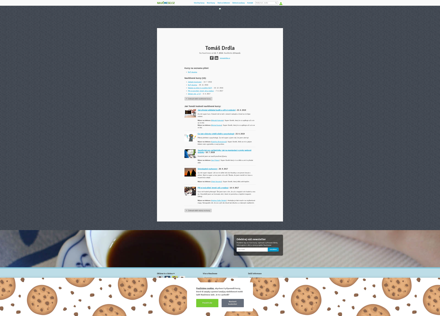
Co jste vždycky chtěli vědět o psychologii (216, 134)
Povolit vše (207, 303)
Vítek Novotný (216, 181)
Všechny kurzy (199, 3)
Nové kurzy (211, 3)
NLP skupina (192, 72)
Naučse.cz (166, 3)
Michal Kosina (216, 125)
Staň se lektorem (223, 3)
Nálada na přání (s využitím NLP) (200, 88)
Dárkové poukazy (238, 3)
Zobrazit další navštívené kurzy (199, 99)
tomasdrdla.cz (225, 58)
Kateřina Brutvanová (218, 142)
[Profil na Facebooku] (212, 58)
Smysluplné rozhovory (207, 169)
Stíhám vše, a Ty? (194, 94)
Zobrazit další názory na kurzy (199, 210)
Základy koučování (195, 82)
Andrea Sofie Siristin (218, 200)
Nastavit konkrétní (232, 302)
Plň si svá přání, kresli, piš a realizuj (201, 91)
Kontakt (250, 3)
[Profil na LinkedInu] (216, 58)
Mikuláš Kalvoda (217, 120)
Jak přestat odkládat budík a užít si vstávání (216, 110)
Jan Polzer (215, 160)
